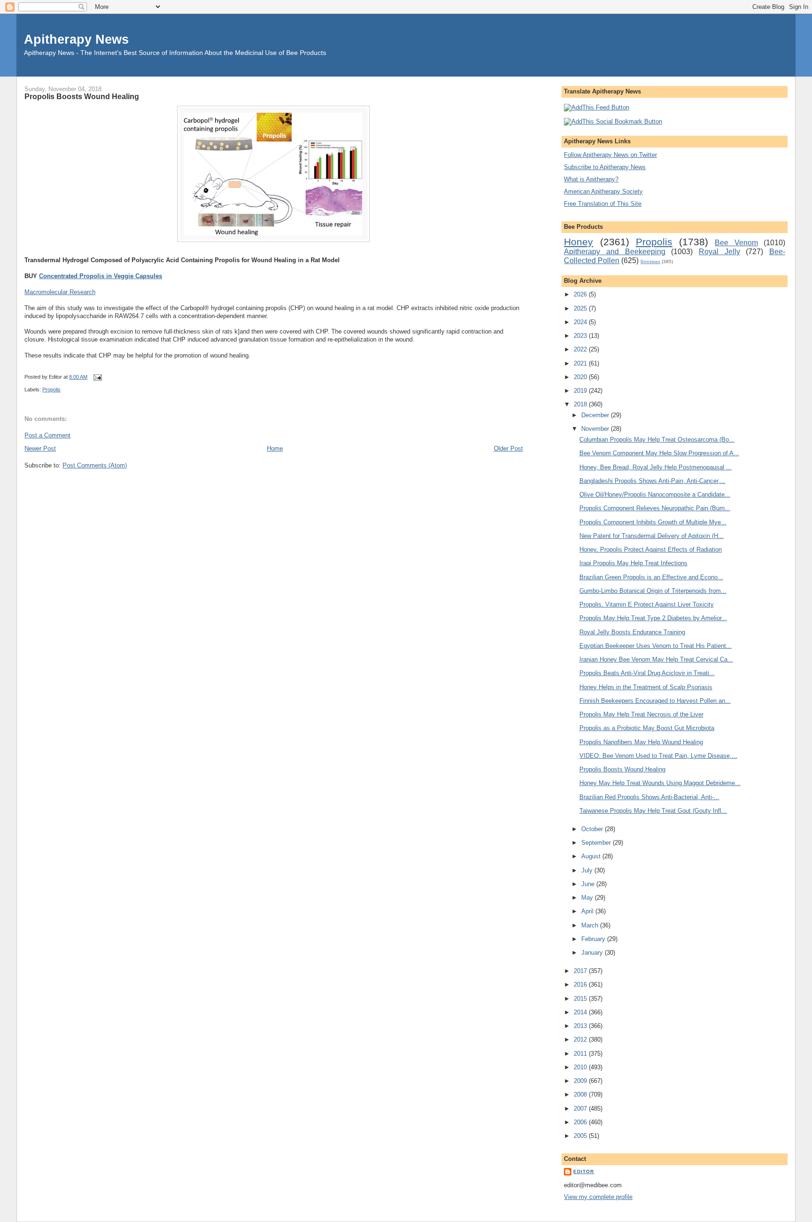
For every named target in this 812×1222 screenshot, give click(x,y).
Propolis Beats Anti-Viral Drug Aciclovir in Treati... (647, 673)
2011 (581, 1053)
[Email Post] (96, 377)
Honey (578, 241)
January (593, 952)
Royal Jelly (719, 252)
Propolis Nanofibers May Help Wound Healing (641, 742)
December (596, 415)
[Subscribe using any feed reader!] (596, 107)
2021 (581, 363)
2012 (581, 1039)
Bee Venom (736, 243)
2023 (581, 335)
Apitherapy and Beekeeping (614, 252)
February (594, 938)
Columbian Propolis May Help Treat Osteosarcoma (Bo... (656, 439)
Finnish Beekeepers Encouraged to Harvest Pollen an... (655, 700)
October (593, 829)
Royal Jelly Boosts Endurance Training (632, 632)
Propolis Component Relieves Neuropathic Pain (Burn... (654, 508)
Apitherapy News (76, 39)
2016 (581, 984)
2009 (581, 1080)
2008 (581, 1094)
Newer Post (40, 448)
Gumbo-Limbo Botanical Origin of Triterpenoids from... (652, 590)
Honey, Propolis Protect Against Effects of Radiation (650, 549)
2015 (581, 998)
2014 (581, 1012)
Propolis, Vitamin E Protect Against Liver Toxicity (646, 604)
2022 (581, 349)
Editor (583, 1171)
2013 (581, 1025)
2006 (581, 1122)
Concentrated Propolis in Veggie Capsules (100, 276)
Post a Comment (47, 435)
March (590, 925)
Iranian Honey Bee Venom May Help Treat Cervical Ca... (656, 659)
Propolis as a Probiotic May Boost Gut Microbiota (646, 728)
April (588, 911)
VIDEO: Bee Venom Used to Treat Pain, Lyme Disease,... (658, 755)
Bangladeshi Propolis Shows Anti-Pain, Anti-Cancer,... (652, 480)
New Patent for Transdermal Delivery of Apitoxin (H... (651, 535)
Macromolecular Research (59, 292)
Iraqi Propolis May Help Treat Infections (633, 563)
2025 (581, 308)
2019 (581, 390)
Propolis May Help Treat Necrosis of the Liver (641, 714)
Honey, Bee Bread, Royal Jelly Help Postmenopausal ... (655, 467)
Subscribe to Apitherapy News (605, 167)
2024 (581, 322)
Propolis (51, 389)
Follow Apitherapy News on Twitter (610, 154)
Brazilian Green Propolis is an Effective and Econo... (651, 577)
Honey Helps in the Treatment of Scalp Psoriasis (645, 687)
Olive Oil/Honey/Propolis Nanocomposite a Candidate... (654, 494)
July (587, 870)
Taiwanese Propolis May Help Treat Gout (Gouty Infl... (653, 810)
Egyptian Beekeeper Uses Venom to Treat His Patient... (655, 645)
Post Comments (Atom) (94, 465)
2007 (581, 1108)
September (597, 842)
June (588, 883)
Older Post (508, 448)
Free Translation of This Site (602, 203)
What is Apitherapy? (591, 179)
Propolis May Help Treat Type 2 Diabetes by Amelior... (653, 618)
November (596, 428)
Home (275, 448)
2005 (581, 1135)
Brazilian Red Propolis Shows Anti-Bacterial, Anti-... (649, 797)
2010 (581, 1067)
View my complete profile (598, 1196)
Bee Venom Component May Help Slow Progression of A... (659, 453)
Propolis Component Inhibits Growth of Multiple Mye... (652, 522)
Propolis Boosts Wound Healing (81, 96)
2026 (581, 294)
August (591, 856)
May (588, 897)
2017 (581, 970)
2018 (581, 404)
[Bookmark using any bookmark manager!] (613, 121)
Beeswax (650, 261)
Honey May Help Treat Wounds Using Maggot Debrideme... (660, 782)
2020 (581, 377)
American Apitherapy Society (603, 191)
